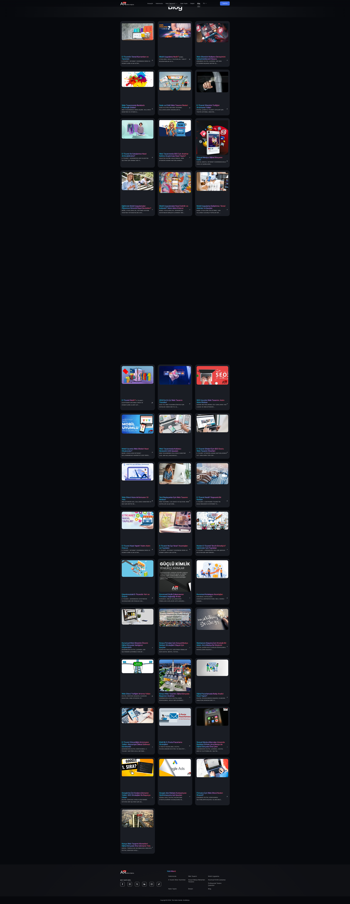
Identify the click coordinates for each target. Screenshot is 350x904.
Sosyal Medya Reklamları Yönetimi (196, 881)
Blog (198, 3)
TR (204, 3)
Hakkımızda (159, 3)
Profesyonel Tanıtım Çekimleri (214, 884)
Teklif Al (224, 3)
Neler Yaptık (183, 3)
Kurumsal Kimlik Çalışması (217, 880)
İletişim (192, 3)
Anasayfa (150, 3)
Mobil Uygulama (213, 876)
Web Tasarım (192, 876)
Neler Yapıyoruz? (170, 3)
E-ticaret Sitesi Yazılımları (177, 880)
